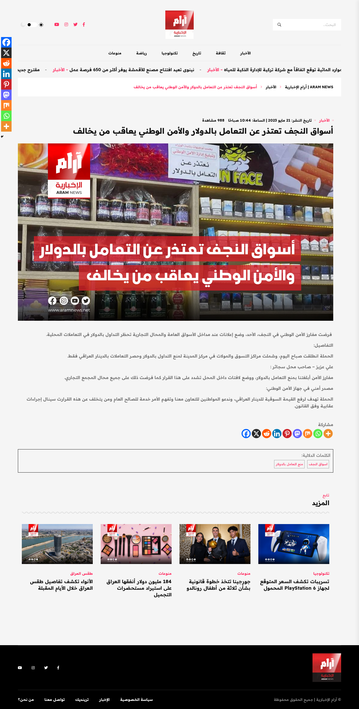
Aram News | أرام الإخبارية (309, 87)
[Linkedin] (276, 433)
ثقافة (220, 53)
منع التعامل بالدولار (289, 464)
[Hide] (2, 136)
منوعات (114, 53)
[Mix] (307, 433)
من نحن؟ (26, 699)
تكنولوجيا (170, 53)
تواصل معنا (54, 699)
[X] (256, 433)
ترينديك (82, 699)
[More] (328, 433)
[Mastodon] (297, 433)
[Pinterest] (287, 433)
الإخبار (104, 699)
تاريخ (196, 53)
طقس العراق (81, 573)
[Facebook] (246, 433)
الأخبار (245, 53)
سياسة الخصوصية (136, 699)
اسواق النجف (318, 464)
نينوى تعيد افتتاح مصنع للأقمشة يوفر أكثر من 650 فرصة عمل (160, 69)
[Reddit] (266, 433)
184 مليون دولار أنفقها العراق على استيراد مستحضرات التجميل (139, 588)
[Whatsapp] (317, 433)
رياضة (141, 53)
